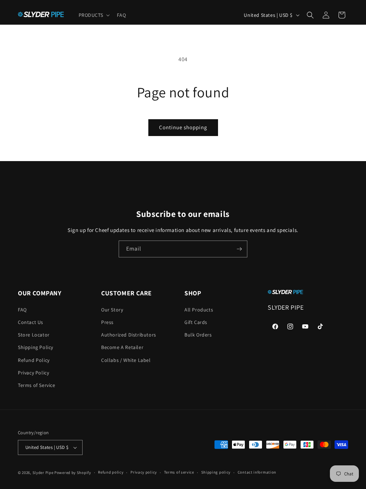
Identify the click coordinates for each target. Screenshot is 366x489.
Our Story (112, 309)
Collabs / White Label (126, 360)
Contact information (257, 472)
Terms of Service (36, 385)
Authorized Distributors (128, 334)
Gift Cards (195, 322)
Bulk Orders (198, 334)
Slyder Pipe (43, 472)
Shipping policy (216, 472)
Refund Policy (34, 360)
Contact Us (30, 322)
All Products (198, 309)
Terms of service (179, 472)
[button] (93, 15)
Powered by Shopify (72, 472)
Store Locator (34, 334)
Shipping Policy (35, 347)
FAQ (22, 309)
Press (107, 322)
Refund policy (110, 472)
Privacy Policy (33, 372)
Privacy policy (143, 472)
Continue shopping (183, 127)
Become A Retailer (122, 347)
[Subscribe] (239, 249)
